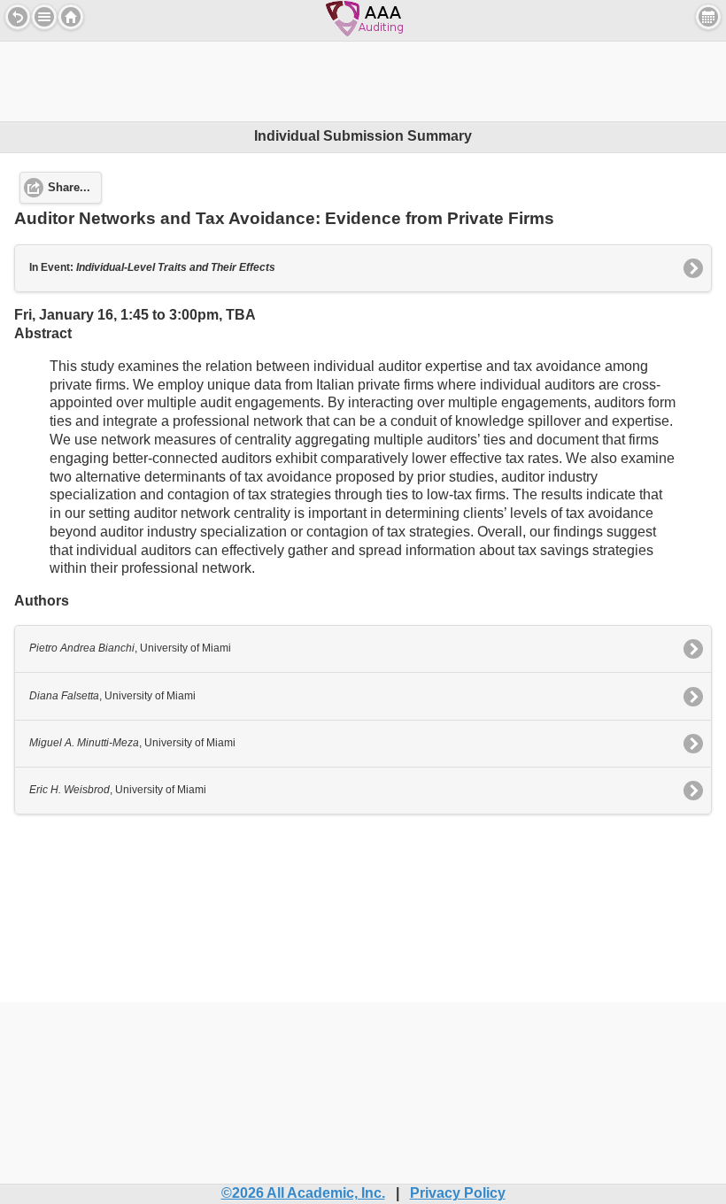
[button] (44, 17)
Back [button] (17, 17)
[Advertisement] (363, 81)
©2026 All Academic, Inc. (303, 1192)
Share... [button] (69, 187)
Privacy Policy (458, 1192)
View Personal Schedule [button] (708, 17)
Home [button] (71, 17)
